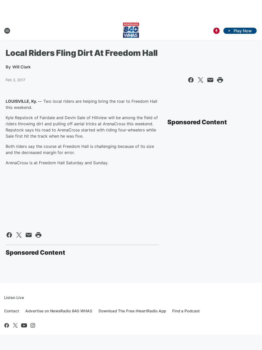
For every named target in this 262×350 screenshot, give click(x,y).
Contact (11, 310)
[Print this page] (220, 80)
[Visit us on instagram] (33, 325)
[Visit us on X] (15, 325)
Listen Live (14, 297)
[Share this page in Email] (210, 80)
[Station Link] (131, 31)
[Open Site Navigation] (7, 31)
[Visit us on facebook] (7, 325)
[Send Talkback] (216, 31)
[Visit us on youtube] (24, 325)
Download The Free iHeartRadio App (132, 310)
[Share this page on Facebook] (190, 80)
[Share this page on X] (200, 80)
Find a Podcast (186, 310)
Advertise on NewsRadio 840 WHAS (58, 310)
